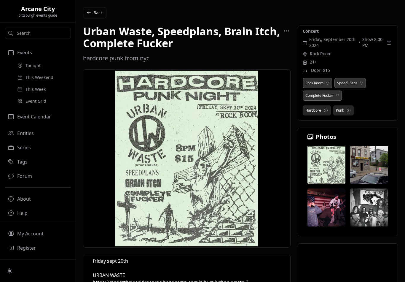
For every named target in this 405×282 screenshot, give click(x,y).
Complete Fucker (319, 95)
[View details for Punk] (348, 110)
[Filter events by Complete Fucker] (337, 95)
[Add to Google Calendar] (389, 42)
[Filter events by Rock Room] (328, 83)
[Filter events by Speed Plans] (361, 83)
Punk (340, 110)
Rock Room (320, 53)
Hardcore (313, 110)
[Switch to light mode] (10, 270)
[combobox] (38, 33)
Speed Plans (347, 83)
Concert (311, 31)
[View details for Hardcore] (325, 110)
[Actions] (286, 31)
